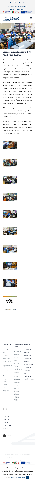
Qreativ (22, 460)
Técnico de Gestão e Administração (28, 361)
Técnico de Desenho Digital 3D (27, 352)
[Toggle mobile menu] (31, 18)
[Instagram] (6, 409)
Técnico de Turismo (27, 368)
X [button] (27, 477)
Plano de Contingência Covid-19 (7, 425)
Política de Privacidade (6, 417)
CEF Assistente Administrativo (28, 376)
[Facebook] (3, 409)
